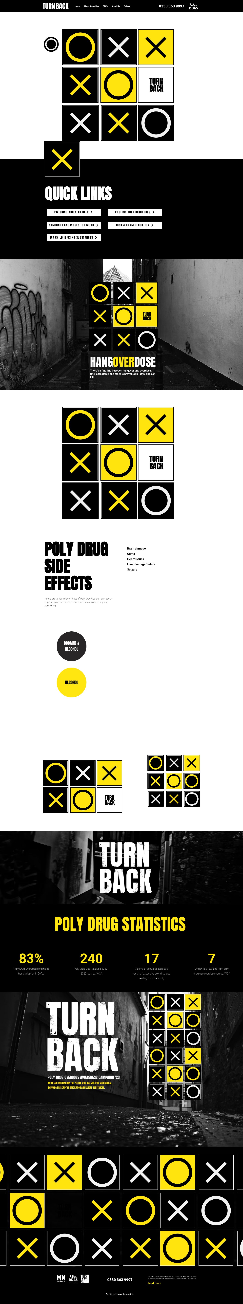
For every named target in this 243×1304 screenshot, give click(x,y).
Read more (154, 1283)
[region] (119, 47)
